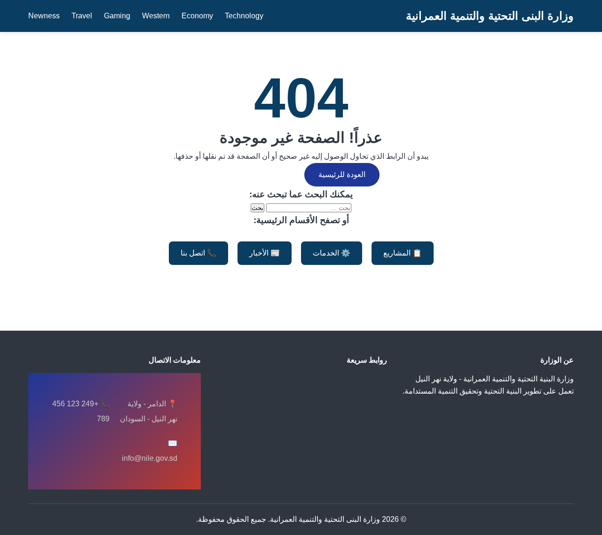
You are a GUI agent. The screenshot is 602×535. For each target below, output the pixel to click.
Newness (44, 16)
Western (156, 16)
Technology (244, 16)
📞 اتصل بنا (198, 253)
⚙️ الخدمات (331, 253)
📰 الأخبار (264, 253)
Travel (81, 16)
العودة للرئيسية (341, 174)
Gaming (117, 16)
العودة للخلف (258, 174)
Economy (197, 16)
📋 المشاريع (402, 253)
